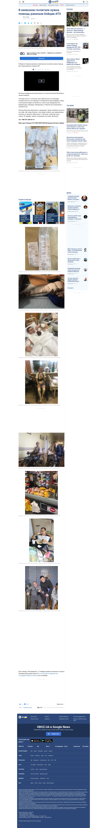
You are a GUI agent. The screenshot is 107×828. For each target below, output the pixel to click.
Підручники (36, 760)
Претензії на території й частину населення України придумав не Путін (74, 207)
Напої (37, 769)
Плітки (36, 783)
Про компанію (34, 716)
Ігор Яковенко (70, 283)
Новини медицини (35, 778)
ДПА (49, 760)
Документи (47, 718)
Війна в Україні (42, 5)
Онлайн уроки (43, 760)
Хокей (42, 755)
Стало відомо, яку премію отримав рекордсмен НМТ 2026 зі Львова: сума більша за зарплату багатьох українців (74, 46)
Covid (48, 778)
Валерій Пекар (71, 211)
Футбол (32, 755)
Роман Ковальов (71, 221)
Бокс (46, 755)
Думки (69, 193)
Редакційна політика (27, 707)
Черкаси (50, 751)
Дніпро (45, 751)
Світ (38, 746)
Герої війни (35, 5)
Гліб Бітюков (70, 264)
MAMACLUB (42, 778)
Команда (47, 716)
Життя (48, 746)
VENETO (62, 5)
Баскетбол (37, 755)
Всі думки (70, 288)
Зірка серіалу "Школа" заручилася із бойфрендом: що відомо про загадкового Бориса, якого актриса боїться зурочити (74, 61)
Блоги (66, 746)
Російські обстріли (70, 5)
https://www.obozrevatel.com (66, 789)
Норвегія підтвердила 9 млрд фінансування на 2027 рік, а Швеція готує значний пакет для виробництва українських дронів (77, 144)
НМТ (55, 760)
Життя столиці (26, 17)
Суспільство (76, 746)
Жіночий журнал (50, 783)
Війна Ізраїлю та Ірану (53, 5)
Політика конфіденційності (79, 716)
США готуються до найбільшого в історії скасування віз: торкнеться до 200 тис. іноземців (77, 154)
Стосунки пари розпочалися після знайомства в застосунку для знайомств (74, 68)
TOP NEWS (70, 105)
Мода (44, 783)
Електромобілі (40, 764)
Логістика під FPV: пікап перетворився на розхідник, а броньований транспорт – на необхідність (75, 217)
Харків (35, 751)
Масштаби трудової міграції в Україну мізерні (77, 130)
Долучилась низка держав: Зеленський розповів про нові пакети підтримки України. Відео (77, 139)
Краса (40, 783)
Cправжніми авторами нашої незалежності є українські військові (74, 270)
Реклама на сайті (34, 718)
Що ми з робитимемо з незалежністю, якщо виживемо (74, 260)
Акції (46, 764)
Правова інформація (63, 716)
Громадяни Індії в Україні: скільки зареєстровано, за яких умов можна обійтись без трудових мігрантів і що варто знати (77, 126)
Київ (31, 751)
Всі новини (85, 746)
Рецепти (32, 769)
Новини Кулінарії (43, 769)
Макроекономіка (43, 773)
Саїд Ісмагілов (71, 273)
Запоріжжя (40, 751)
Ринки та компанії (35, 773)
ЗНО (52, 760)
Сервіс (49, 764)
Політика (30, 746)
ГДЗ (31, 760)
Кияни (45, 707)
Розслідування (59, 746)
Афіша (32, 783)
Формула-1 (50, 755)
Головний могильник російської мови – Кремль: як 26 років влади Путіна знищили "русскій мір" (74, 198)
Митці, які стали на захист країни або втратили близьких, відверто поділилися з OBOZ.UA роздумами (77, 36)
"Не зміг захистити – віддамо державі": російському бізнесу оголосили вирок (73, 280)
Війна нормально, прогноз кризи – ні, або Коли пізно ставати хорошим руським (75, 250)
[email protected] (35, 817)
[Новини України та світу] (39, 708)
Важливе (70, 9)
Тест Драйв (33, 764)
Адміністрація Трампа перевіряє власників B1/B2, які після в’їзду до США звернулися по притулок (77, 159)
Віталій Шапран (71, 254)
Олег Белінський (71, 201)
